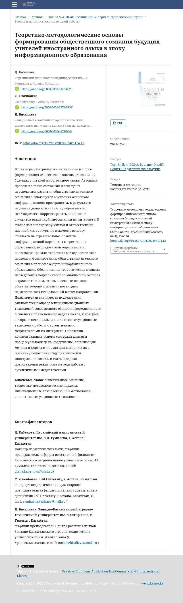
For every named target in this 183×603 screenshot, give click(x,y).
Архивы (37, 17)
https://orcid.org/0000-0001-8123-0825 (46, 89)
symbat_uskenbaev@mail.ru (44, 501)
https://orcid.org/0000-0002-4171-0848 (46, 131)
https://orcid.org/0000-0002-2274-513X (47, 107)
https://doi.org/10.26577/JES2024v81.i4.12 (53, 143)
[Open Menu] (14, 4)
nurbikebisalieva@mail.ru (77, 543)
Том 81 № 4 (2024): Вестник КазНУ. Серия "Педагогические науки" (95, 17)
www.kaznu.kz (152, 583)
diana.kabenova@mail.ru (34, 471)
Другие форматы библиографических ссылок (133, 249)
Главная (20, 17)
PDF (119, 123)
